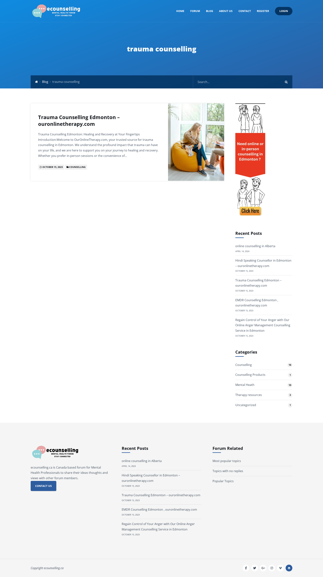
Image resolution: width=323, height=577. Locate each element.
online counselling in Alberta (255, 246)
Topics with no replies (228, 471)
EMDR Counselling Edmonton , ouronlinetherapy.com (159, 509)
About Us (226, 11)
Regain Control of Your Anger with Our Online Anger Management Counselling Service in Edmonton (262, 325)
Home (180, 11)
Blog (209, 11)
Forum (195, 11)
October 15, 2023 (52, 167)
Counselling (77, 167)
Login (283, 11)
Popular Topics (223, 481)
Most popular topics (227, 461)
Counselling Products (250, 375)
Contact (245, 11)
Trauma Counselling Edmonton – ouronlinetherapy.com (79, 120)
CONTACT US (43, 486)
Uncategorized (245, 405)
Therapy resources (248, 395)
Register (263, 11)
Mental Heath (244, 385)
